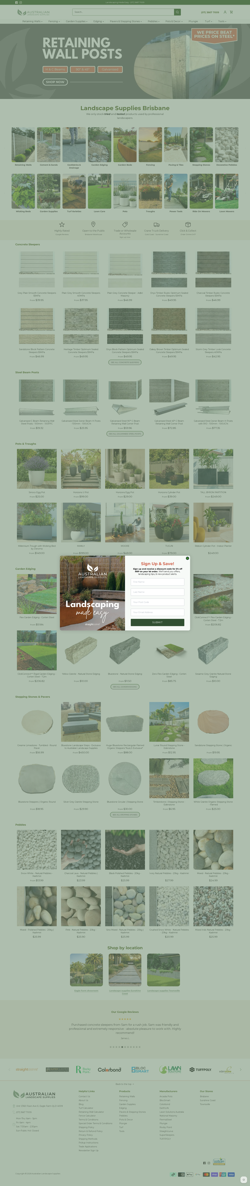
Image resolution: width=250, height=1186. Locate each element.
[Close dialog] (187, 558)
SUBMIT (157, 622)
